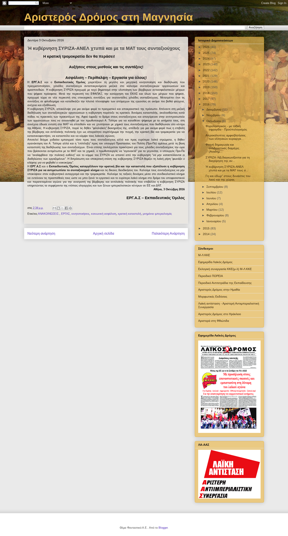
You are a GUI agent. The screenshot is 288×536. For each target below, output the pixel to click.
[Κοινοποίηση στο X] (62, 208)
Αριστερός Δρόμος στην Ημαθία (219, 289)
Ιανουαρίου (214, 221)
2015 (206, 228)
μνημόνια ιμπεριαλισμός (157, 213)
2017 (206, 98)
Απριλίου (212, 204)
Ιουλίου (211, 192)
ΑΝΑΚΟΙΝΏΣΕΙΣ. (48, 213)
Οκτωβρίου (214, 121)
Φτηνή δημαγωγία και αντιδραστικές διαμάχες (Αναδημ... (222, 148)
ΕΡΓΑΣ (65, 213)
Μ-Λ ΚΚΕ (204, 255)
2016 (206, 104)
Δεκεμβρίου (214, 109)
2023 (206, 64)
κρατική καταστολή (129, 213)
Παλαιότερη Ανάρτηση (168, 233)
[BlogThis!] (58, 208)
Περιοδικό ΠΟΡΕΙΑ (210, 276)
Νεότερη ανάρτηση (41, 233)
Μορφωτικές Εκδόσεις (212, 296)
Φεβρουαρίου (215, 215)
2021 (206, 75)
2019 (206, 87)
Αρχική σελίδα (103, 233)
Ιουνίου (211, 198)
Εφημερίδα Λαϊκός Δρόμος (215, 262)
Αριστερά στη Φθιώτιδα (213, 320)
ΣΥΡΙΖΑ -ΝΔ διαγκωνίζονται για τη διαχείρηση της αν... (228, 159)
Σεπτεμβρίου (215, 186)
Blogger (163, 527)
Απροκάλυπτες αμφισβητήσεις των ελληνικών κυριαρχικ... (226, 137)
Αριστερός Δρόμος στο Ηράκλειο (219, 314)
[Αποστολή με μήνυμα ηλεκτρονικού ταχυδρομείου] (54, 208)
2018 (206, 93)
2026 (206, 47)
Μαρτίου (212, 209)
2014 (206, 234)
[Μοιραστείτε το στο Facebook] (66, 208)
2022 (206, 70)
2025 (206, 53)
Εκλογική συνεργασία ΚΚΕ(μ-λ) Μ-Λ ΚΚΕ (225, 269)
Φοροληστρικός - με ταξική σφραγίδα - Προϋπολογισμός (226, 127)
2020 (206, 81)
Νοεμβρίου (213, 115)
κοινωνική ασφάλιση (103, 213)
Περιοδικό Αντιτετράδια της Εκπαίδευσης (225, 283)
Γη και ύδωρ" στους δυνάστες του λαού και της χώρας (228, 177)
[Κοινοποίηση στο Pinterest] (70, 208)
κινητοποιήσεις (80, 213)
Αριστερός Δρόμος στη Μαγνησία (108, 17)
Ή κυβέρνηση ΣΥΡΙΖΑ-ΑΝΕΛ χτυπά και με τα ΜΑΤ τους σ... (227, 168)
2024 (206, 58)
